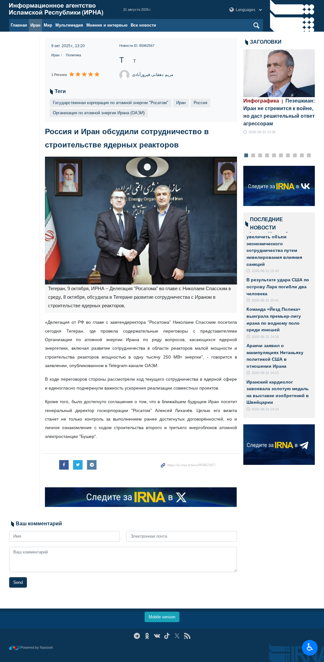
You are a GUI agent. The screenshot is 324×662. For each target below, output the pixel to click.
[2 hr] (279, 73)
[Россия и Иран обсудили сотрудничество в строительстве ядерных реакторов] (141, 220)
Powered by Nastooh (37, 647)
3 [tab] (260, 155)
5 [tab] (274, 155)
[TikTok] (167, 636)
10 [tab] (309, 155)
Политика (73, 55)
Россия (200, 102)
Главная (19, 25)
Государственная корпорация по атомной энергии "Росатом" (110, 102)
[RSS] (187, 636)
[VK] (157, 636)
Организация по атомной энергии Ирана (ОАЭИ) (99, 112)
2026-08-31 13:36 (262, 132)
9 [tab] (302, 155)
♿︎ (310, 647)
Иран (35, 25)
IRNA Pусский (59, 9)
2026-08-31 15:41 (265, 300)
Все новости (143, 25)
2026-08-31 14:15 (265, 373)
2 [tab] (253, 155)
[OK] (147, 636)
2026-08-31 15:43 (265, 271)
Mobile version (162, 617)
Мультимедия (69, 25)
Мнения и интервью (107, 25)
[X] (177, 636)
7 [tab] (288, 155)
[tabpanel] (279, 92)
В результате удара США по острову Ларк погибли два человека (277, 286)
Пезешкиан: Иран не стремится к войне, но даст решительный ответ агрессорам (279, 112)
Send (18, 582)
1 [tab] (246, 155)
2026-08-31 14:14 (265, 409)
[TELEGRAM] (137, 636)
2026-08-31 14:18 (265, 337)
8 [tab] (295, 155)
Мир (48, 25)
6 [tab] (281, 155)
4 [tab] (267, 155)
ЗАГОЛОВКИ (266, 42)
